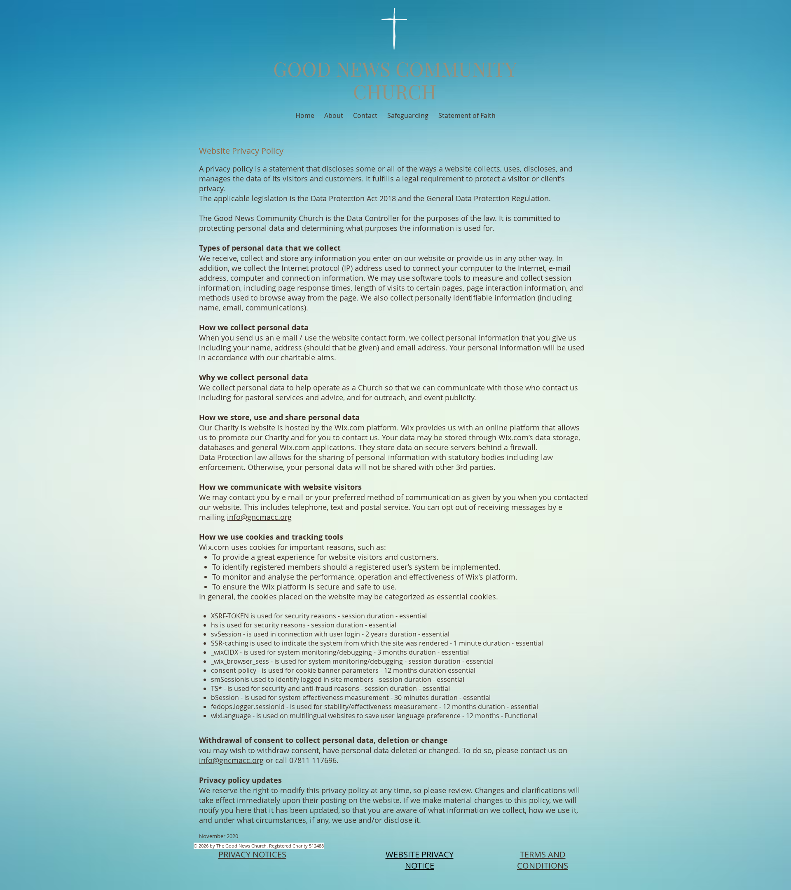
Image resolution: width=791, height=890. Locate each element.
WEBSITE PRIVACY (420, 854)
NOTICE (419, 865)
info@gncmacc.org (259, 517)
